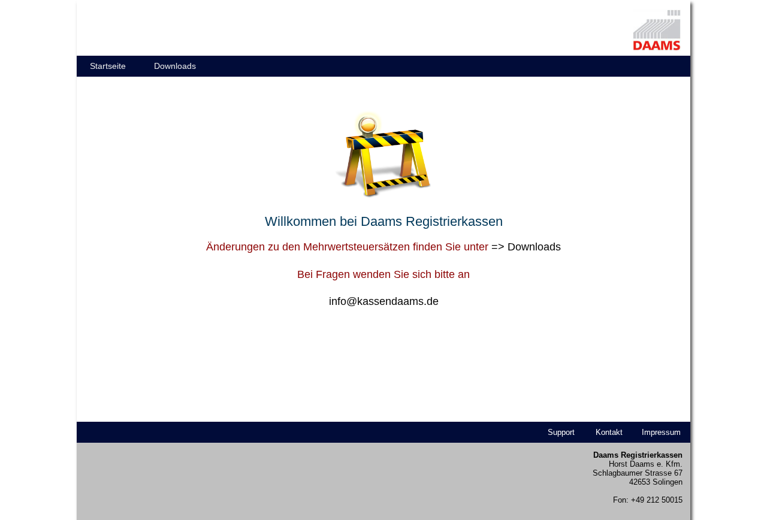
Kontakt (609, 432)
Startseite (108, 66)
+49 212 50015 (657, 499)
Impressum (661, 432)
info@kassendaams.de (384, 301)
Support (561, 432)
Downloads (175, 66)
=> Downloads (526, 247)
